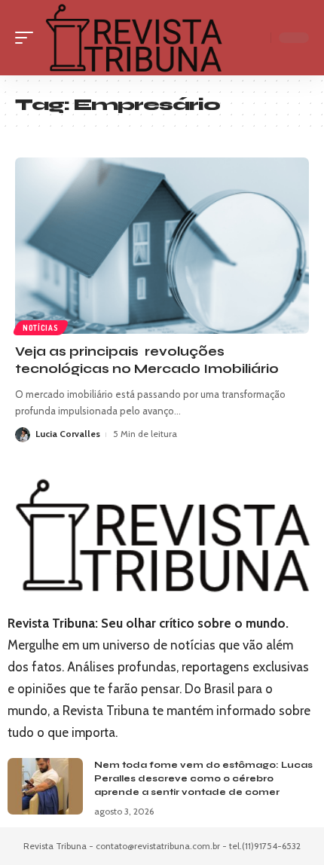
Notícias (41, 327)
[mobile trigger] (28, 37)
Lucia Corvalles (67, 433)
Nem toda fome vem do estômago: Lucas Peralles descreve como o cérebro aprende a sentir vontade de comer (203, 778)
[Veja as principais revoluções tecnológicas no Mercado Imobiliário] (162, 245)
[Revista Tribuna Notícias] (133, 37)
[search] (256, 37)
